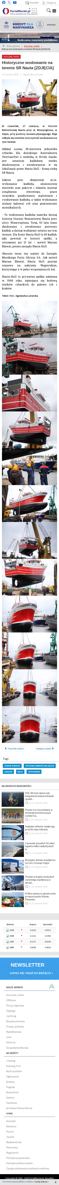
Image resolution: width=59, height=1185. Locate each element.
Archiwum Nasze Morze (19, 1108)
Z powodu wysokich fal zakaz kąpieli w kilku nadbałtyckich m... (40, 846)
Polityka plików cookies (19, 1163)
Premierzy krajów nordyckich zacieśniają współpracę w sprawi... (39, 879)
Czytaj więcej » (41, 1181)
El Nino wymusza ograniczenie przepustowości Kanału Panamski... (40, 896)
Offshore (11, 1000)
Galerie (10, 1097)
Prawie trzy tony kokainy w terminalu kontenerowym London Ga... (38, 812)
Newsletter (12, 1092)
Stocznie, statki (15, 995)
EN (34, 10)
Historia (10, 1042)
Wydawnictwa (13, 1142)
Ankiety (10, 1081)
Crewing (10, 1060)
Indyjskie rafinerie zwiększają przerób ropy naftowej (40, 828)
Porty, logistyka (15, 1005)
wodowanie (34, 771)
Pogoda (10, 1087)
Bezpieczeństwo (15, 1021)
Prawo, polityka (15, 1026)
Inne (8, 1037)
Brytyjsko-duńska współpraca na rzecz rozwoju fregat (40, 861)
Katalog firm (13, 1066)
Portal (10, 1131)
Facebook (11, 1102)
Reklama (11, 1126)
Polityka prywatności (18, 1158)
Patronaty (12, 1147)
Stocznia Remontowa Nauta (39, 766)
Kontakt (11, 1121)
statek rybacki (12, 766)
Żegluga (10, 1010)
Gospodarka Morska (17, 1047)
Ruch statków (14, 1071)
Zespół (10, 1136)
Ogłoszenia (12, 1076)
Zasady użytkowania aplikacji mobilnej (27, 1168)
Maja (20, 771)
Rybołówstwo (13, 1031)
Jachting (11, 1016)
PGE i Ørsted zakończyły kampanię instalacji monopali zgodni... (39, 796)
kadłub (8, 771)
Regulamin (12, 1152)
